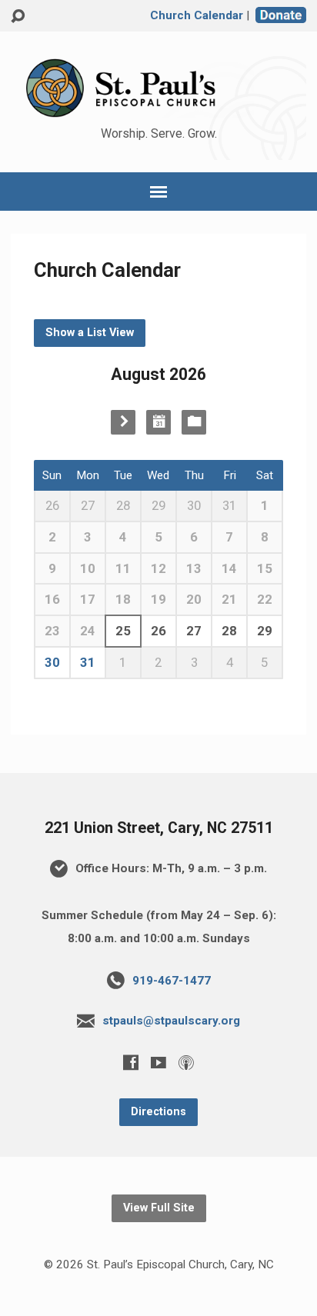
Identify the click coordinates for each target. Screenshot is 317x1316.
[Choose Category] (194, 422)
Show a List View (89, 332)
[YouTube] (158, 1062)
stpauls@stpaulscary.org (171, 1021)
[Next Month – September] (123, 422)
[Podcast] (186, 1062)
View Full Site (159, 1207)
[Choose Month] (158, 422)
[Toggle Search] (18, 16)
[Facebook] (130, 1062)
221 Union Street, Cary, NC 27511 (159, 828)
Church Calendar (196, 15)
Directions (158, 1111)
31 (87, 662)
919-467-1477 (171, 981)
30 (52, 662)
